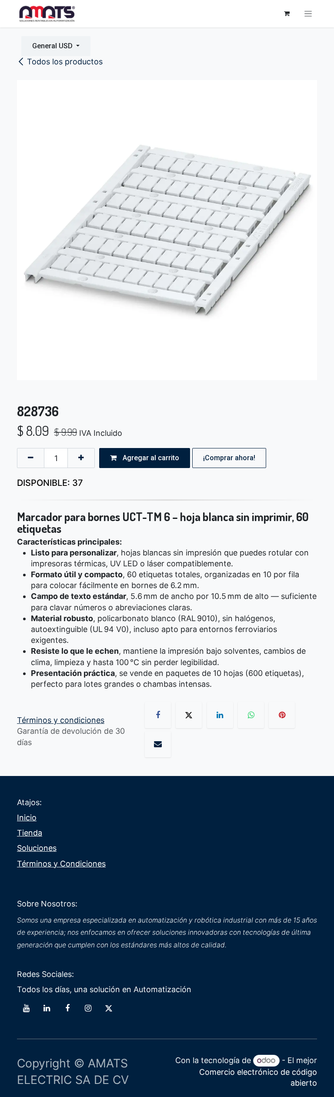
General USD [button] (53, 46)
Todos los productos (65, 61)
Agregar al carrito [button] (150, 458)
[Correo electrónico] (158, 744)
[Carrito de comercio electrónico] (286, 13)
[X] (189, 715)
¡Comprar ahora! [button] (229, 458)
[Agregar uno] (81, 458)
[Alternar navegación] (308, 14)
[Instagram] (88, 1008)
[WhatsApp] (251, 715)
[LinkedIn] (220, 715)
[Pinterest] (282, 715)
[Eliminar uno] (30, 458)
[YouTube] (26, 1008)
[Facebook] (158, 715)
